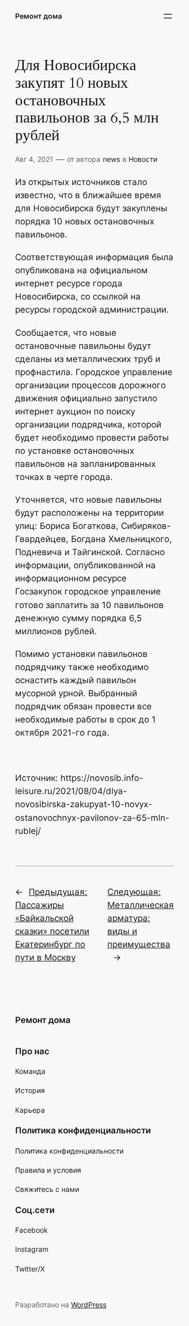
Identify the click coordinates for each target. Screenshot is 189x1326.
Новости (143, 159)
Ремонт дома (38, 16)
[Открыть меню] (168, 16)
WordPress (88, 1304)
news (111, 159)
